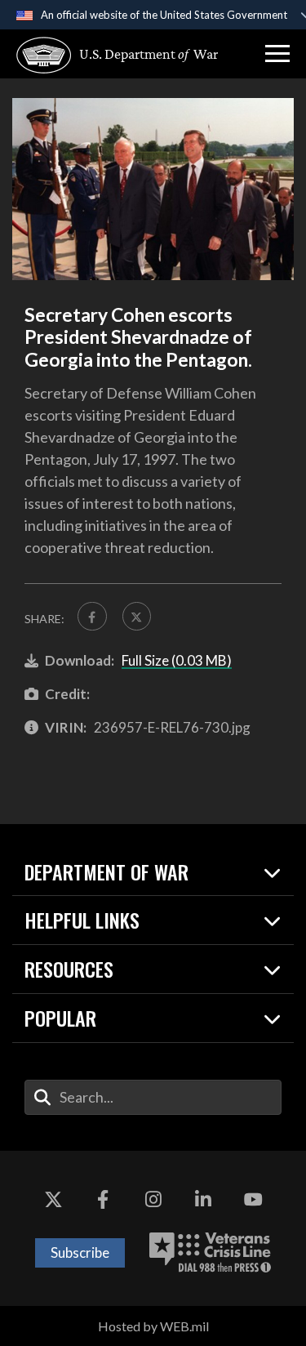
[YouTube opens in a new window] (253, 1199)
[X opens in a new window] (53, 1199)
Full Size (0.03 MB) (177, 660)
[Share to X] (137, 616)
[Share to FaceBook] (92, 616)
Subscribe (80, 1252)
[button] (277, 54)
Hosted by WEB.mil (153, 1326)
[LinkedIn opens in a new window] (203, 1199)
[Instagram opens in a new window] (153, 1199)
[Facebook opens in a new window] (102, 1199)
